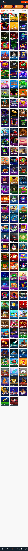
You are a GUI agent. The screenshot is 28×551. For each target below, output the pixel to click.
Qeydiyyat (24, 2)
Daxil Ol (18, 2)
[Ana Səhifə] (3, 2)
